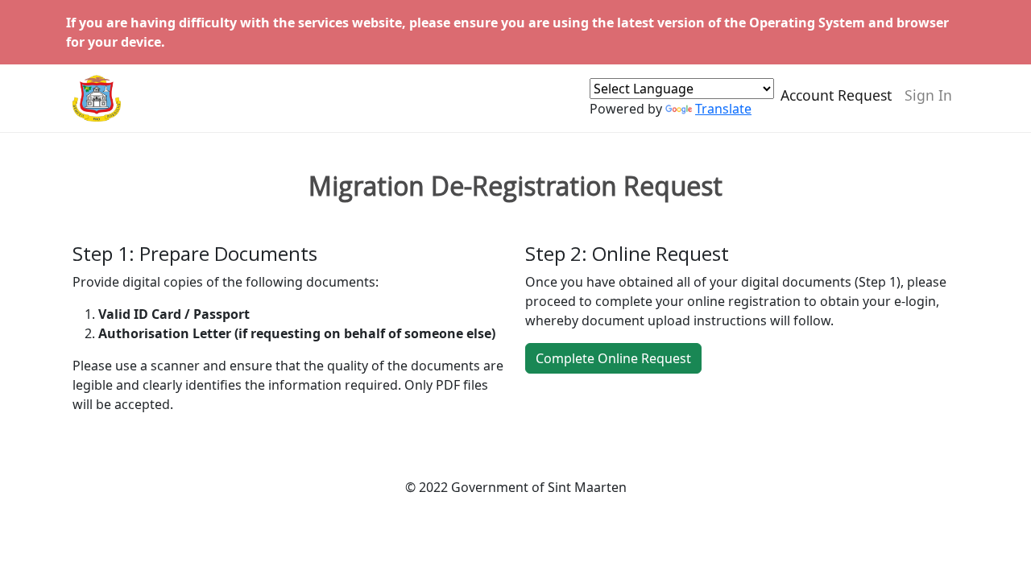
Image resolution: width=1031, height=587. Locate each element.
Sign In (928, 95)
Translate (723, 109)
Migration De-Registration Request (515, 186)
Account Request (836, 95)
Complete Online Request (613, 358)
